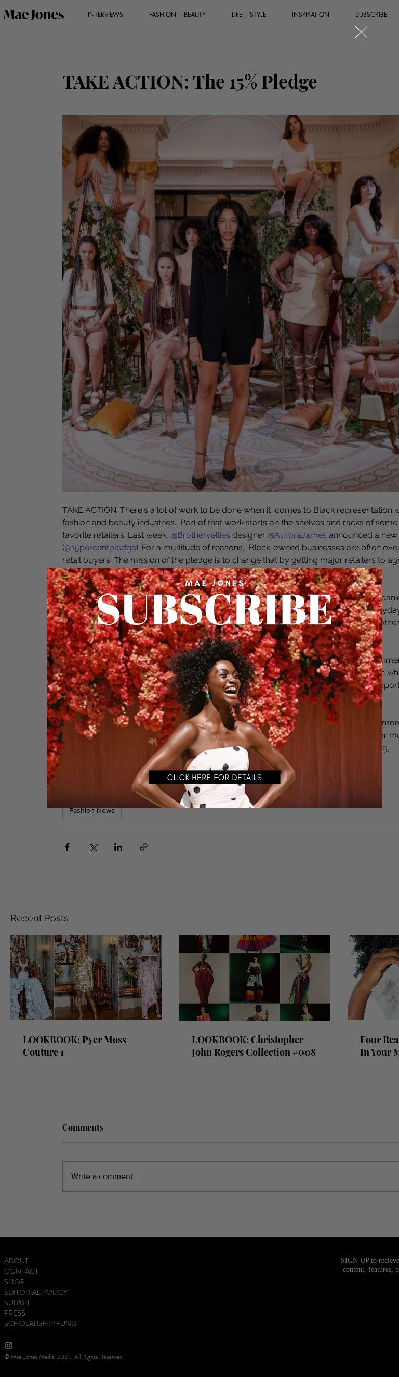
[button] (361, 32)
